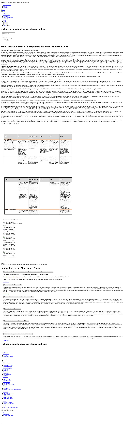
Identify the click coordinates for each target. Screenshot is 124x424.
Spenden (5, 6)
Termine (5, 355)
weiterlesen (6, 282)
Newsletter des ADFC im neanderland (12, 389)
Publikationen (6, 383)
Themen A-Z (6, 363)
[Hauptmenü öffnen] (4, 11)
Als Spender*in (6, 394)
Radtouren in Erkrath (8, 356)
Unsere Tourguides (7, 368)
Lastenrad (5, 370)
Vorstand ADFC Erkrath (8, 384)
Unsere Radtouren (7, 366)
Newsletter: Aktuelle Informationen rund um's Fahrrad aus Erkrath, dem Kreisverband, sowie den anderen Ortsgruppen (28, 271)
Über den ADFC (7, 380)
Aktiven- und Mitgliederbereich (10, 407)
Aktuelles (5, 13)
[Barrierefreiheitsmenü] (1, 11)
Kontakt (5, 385)
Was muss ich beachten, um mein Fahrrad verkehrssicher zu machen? (18, 296)
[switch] (11, 38)
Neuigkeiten (6, 354)
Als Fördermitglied (7, 397)
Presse (4, 20)
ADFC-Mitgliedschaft (8, 393)
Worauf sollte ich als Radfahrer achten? (12, 308)
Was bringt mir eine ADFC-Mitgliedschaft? (12, 284)
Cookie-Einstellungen (8, 415)
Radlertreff (5, 375)
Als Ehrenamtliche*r (8, 396)
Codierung (5, 369)
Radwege (5, 371)
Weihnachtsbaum (7, 374)
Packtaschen (6, 373)
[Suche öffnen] (2, 11)
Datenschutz (6, 414)
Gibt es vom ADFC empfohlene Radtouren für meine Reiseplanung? (18, 333)
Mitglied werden (7, 5)
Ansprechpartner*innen (8, 403)
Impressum (5, 412)
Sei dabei (5, 19)
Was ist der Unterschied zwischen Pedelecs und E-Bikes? (16, 320)
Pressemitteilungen (7, 402)
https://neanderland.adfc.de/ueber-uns (15, 277)
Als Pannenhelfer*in (8, 398)
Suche (5, 25)
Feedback (5, 377)
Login (4, 21)
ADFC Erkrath (6, 15)
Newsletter (5, 7)
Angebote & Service (8, 17)
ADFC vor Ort (6, 382)
